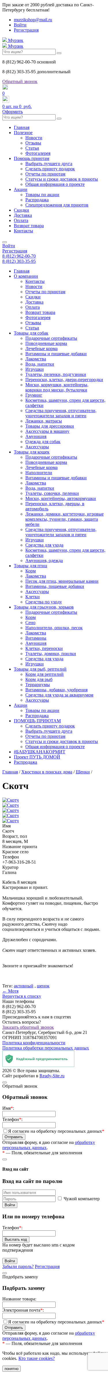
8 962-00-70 (19, 256)
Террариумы (37, 684)
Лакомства (35, 358)
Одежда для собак (42, 441)
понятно (11, 1369)
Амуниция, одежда (44, 560)
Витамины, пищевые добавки (54, 586)
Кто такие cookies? (36, 1358)
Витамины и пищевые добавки (56, 353)
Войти (20, 24)
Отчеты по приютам (45, 173)
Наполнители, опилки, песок (54, 627)
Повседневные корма (46, 343)
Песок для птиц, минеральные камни (61, 581)
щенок (43, 985)
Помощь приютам (31, 158)
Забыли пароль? (18, 1266)
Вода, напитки (39, 364)
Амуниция (35, 436)
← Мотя (10, 991)
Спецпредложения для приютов (56, 204)
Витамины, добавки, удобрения (56, 689)
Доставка (23, 215)
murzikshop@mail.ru (33, 19)
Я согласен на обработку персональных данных (56, 1131)
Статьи (32, 148)
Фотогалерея (37, 153)
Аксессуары (37, 446)
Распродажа (37, 199)
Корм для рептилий (44, 674)
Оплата (21, 220)
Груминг (33, 395)
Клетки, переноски (44, 648)
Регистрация (26, 30)
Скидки (21, 210)
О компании (26, 276)
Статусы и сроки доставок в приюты (61, 179)
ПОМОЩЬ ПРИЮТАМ (37, 720)
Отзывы (33, 142)
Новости (33, 137)
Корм (30, 570)
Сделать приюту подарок (50, 168)
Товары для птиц (30, 565)
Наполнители (38, 472)
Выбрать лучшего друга (48, 163)
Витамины (35, 638)
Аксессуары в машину (47, 431)
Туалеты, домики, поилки (50, 653)
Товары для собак (31, 333)
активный (23, 985)
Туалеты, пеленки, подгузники (55, 374)
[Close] (4, 1082)
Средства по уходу (43, 601)
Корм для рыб (38, 679)
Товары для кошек (32, 451)
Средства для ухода (44, 545)
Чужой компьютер (82, 1198)
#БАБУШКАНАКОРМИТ (39, 751)
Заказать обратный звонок (28, 1027)
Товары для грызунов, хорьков (44, 607)
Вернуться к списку (21, 996)
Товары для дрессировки (49, 426)
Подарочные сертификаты (51, 338)
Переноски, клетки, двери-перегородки (64, 379)
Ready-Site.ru (52, 1075)
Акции (20, 189)
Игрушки (34, 369)
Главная (21, 127)
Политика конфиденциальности (33, 1042)
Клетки (32, 596)
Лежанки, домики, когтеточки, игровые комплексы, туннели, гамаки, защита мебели (64, 519)
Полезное (23, 132)
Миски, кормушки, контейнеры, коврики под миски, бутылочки (56, 387)
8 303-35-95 (19, 261)
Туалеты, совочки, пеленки (52, 493)
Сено (30, 622)
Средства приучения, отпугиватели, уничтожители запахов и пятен (60, 413)
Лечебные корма (41, 348)
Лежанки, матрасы (43, 420)
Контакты (23, 230)
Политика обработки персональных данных (45, 1047)
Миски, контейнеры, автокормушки (60, 498)
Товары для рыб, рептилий (40, 669)
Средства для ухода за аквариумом (59, 694)
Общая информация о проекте (55, 184)
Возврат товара (29, 225)
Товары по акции (42, 194)
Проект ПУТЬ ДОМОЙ (37, 756)
